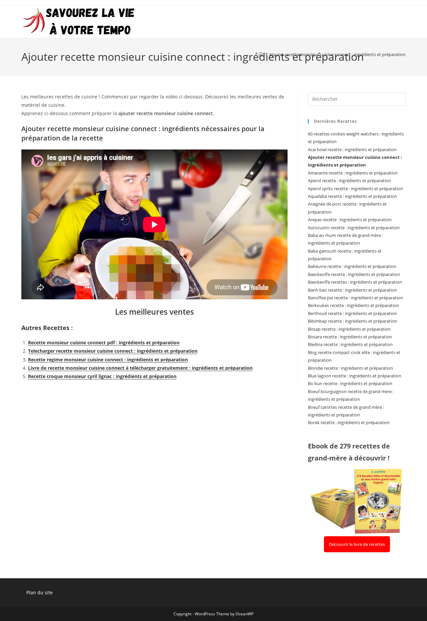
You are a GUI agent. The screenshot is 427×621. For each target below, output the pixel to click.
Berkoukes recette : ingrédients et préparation (353, 305)
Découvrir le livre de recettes (357, 544)
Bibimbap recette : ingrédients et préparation (352, 321)
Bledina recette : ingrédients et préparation (350, 344)
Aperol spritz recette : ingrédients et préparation (355, 189)
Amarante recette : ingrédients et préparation (353, 173)
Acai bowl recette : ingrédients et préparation (352, 149)
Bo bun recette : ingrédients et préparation (350, 383)
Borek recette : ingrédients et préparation (349, 422)
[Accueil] (261, 54)
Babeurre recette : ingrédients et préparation (352, 266)
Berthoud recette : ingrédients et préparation (352, 313)
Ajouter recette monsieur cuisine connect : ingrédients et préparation (337, 54)
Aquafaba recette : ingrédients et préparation (352, 196)
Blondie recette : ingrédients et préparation (350, 368)
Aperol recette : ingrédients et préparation (349, 181)
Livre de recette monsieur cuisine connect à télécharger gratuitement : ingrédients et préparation (140, 368)
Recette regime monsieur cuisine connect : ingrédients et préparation (108, 359)
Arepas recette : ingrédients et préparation (350, 220)
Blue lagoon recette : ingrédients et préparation (354, 376)
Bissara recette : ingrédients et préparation (350, 337)
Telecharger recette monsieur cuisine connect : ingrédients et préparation (112, 351)
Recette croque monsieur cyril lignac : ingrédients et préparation (102, 376)
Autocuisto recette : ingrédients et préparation (354, 228)
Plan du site (39, 592)
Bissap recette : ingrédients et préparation (349, 329)
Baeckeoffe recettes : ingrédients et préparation (355, 282)
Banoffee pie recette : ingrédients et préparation (355, 298)
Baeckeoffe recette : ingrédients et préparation (354, 274)
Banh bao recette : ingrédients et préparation (352, 290)
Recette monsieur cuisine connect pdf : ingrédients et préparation (103, 342)
